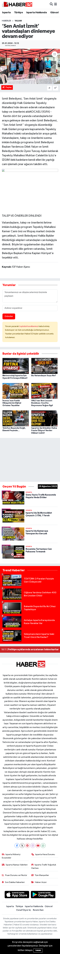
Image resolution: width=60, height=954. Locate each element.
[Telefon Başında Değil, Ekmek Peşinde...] (15, 418)
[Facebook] (17, 845)
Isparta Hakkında (36, 12)
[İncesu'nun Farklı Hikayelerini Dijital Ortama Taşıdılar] (15, 391)
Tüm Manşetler (42, 875)
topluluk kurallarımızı (29, 326)
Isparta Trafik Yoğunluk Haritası (43, 866)
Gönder (9, 316)
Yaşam (18, 21)
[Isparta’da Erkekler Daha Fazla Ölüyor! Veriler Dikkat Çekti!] (44, 418)
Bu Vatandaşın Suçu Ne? (43, 376)
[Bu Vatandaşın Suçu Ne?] (44, 366)
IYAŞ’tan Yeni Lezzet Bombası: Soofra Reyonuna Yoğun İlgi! (42, 403)
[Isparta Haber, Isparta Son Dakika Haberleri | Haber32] (17, 4)
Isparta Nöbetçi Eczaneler (11, 856)
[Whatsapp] (43, 845)
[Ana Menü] (55, 4)
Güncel (54, 12)
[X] (22, 845)
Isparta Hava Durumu (45, 854)
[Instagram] (32, 845)
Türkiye (18, 12)
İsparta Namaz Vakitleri (17, 865)
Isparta (6, 12)
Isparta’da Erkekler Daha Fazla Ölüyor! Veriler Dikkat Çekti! (44, 430)
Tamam (38, 950)
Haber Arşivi (40, 882)
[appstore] (17, 895)
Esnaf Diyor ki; (23, 910)
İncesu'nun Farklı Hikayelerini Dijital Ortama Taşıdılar (11, 403)
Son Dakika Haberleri (15, 882)
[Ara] (51, 4)
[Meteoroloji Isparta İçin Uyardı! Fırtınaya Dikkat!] (15, 366)
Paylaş (9, 87)
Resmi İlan (38, 910)
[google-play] (43, 895)
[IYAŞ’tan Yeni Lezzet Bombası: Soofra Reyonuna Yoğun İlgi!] (44, 391)
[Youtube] (38, 845)
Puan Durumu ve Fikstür (16, 875)
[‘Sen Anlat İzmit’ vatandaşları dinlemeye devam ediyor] (30, 66)
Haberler (6, 21)
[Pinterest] (27, 845)
